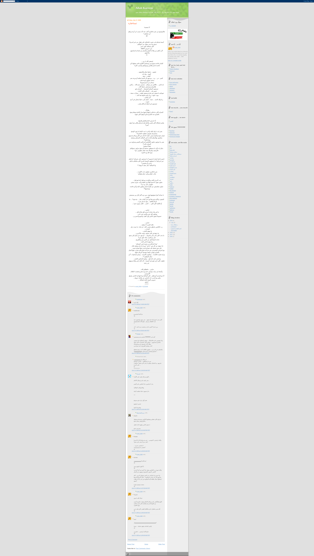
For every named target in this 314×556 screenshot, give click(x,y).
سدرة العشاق (173, 167)
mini (171, 73)
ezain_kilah (140, 307)
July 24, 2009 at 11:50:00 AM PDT (141, 535)
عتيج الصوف (173, 173)
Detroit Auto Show (174, 134)
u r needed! (173, 25)
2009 (171, 220)
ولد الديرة (172, 161)
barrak (171, 206)
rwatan (171, 188)
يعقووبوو (172, 159)
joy (170, 146)
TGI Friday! (174, 230)
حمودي (172, 179)
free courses (173, 84)
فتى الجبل (172, 169)
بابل (171, 148)
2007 (171, 234)
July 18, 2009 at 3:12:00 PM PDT (140, 353)
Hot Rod (172, 130)
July (172, 222)
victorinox (172, 101)
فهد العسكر (173, 163)
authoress (172, 208)
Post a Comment (132, 539)
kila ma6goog (173, 198)
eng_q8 (172, 202)
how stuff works (174, 82)
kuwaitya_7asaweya (175, 196)
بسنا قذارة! (173, 226)
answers (172, 90)
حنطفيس (172, 177)
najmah (172, 192)
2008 (171, 232)
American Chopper (175, 136)
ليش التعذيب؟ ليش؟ (176, 228)
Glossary (172, 132)
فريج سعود (172, 165)
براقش (171, 183)
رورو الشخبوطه (141, 412)
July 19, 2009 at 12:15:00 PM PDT (141, 430)
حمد (171, 181)
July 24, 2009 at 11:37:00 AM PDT (141, 488)
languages (172, 92)
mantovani (139, 299)
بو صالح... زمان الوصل (175, 154)
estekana (172, 200)
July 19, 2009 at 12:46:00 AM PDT (141, 370)
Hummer (172, 71)
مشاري (172, 157)
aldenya (172, 210)
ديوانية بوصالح (173, 152)
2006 (171, 236)
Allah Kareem (144, 7)
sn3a (171, 184)
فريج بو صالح (173, 156)
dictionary (172, 88)
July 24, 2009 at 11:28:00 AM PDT (141, 451)
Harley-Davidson (174, 69)
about (171, 86)
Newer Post (130, 544)
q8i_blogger (173, 190)
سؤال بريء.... (174, 224)
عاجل (171, 175)
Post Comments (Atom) (143, 548)
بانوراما (138, 374)
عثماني (172, 171)
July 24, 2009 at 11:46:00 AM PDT (141, 512)
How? (171, 111)
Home (146, 544)
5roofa (171, 212)
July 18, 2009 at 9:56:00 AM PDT (140, 330)
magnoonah (173, 194)
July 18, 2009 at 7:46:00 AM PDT (140, 304)
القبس (171, 121)
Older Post (161, 544)
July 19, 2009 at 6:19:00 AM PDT (140, 409)
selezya (172, 186)
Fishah (138, 334)
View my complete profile (174, 60)
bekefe (171, 204)
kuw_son (172, 150)
